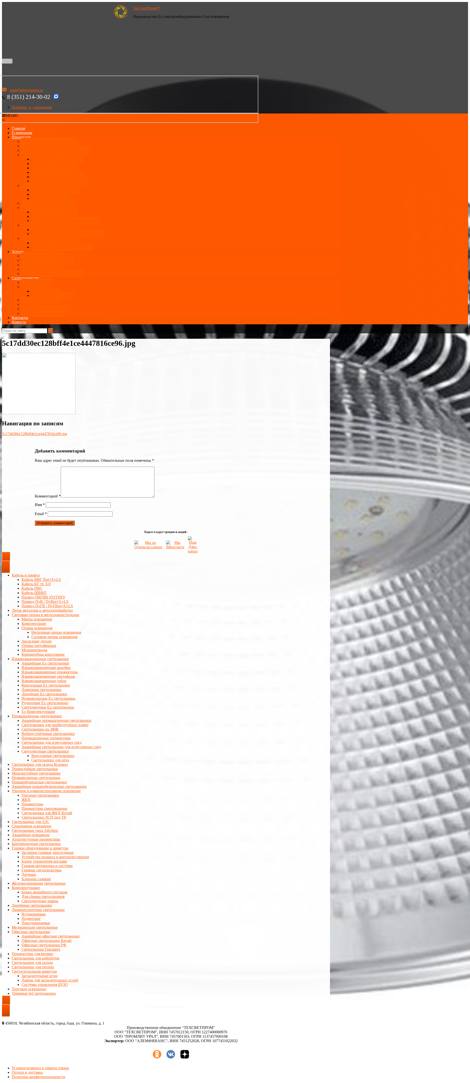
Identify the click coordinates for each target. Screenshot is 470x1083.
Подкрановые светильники (54, 212)
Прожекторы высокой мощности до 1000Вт (67, 234)
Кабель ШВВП (34, 593)
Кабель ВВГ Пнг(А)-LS (41, 579)
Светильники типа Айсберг (35, 830)
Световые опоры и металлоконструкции (55, 150)
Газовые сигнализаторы (41, 870)
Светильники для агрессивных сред (52, 742)
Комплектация (34, 623)
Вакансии (30, 304)
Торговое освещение (29, 989)
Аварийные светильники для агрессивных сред (61, 747)
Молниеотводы (34, 650)
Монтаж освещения (38, 269)
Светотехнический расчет (43, 265)
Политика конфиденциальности (38, 1077)
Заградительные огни (40, 976)
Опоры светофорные (39, 645)
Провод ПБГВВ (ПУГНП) (43, 597)
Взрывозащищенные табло (44, 681)
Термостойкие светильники (35, 769)
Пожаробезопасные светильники (39, 782)
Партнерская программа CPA (46, 309)
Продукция (21, 137)
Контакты (20, 318)
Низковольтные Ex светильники (48, 698)
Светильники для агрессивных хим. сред (65, 221)
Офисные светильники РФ (44, 945)
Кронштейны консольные (43, 654)
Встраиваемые (34, 914)
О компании (22, 133)
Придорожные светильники (54, 243)
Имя (40, 505)
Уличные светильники (40, 185)
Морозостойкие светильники (36, 773)
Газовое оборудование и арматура (40, 848)
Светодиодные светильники (45, 751)
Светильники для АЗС (40, 238)
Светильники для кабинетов (35, 958)
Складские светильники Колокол (49, 203)
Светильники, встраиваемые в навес (62, 247)
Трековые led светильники (34, 993)
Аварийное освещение (31, 835)
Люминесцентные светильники (38, 910)
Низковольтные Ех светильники (58, 177)
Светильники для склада (32, 962)
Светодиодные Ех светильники (57, 159)
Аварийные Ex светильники (55, 168)
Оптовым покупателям (41, 300)
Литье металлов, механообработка (50, 146)
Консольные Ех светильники (55, 172)
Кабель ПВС (32, 588)
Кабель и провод (26, 575)
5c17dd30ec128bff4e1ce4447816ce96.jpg (34, 434)
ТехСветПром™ (146, 8)
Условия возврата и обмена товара (40, 1068)
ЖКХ (26, 800)
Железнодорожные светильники (39, 883)
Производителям (45, 291)
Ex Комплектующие (38, 712)
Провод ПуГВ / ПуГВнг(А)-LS (47, 606)
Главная (18, 128)
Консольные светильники (52, 756)
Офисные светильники (31, 932)
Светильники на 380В (40, 729)
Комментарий (48, 496)
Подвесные (31, 918)
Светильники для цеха (50, 216)
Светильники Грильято (41, 949)
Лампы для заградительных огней (50, 980)
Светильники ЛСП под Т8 (44, 817)
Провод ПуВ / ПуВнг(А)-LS (45, 601)
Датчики (29, 874)
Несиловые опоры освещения (56, 632)
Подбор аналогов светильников (48, 260)
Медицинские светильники (35, 927)
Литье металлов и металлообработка (42, 610)
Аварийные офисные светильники (51, 936)
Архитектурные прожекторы (55, 190)
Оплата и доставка (37, 282)
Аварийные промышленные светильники (56, 720)
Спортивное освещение (31, 826)
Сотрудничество (25, 278)
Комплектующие (26, 888)
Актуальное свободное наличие (48, 141)
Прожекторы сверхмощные (44, 808)
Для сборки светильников (43, 896)
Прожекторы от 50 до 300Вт (55, 229)
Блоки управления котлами (44, 861)
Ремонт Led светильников (43, 256)
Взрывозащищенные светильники (50, 155)
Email (41, 514)
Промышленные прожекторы (46, 738)
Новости (19, 322)
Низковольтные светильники (36, 778)
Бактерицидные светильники (36, 844)
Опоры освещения (37, 628)
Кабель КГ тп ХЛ (36, 584)
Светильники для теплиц (33, 967)
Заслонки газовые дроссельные (48, 852)
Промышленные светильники (46, 207)
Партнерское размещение (52, 295)
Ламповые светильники (41, 690)
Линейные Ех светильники (54, 163)
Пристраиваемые (36, 923)
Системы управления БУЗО (45, 984)
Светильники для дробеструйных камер (55, 725)
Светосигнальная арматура (34, 971)
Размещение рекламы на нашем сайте (53, 273)
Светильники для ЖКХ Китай (47, 813)
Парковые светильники (50, 199)
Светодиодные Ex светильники (48, 707)
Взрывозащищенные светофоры (48, 676)
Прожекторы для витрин (32, 954)
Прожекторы (32, 225)
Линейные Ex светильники (44, 694)
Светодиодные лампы (40, 901)
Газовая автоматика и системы (47, 866)
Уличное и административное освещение (46, 791)
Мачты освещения (37, 619)
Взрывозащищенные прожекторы (59, 181)
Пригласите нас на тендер (43, 313)
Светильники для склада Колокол (40, 764)
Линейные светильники (32, 905)
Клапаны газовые (36, 879)
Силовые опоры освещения (54, 637)
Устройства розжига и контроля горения (55, 857)
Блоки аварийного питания (44, 892)
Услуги (18, 251)
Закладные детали (37, 641)
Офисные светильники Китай (46, 940)
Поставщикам (33, 287)
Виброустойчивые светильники (48, 734)
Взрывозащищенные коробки (46, 668)
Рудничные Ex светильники (45, 703)
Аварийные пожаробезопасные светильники (49, 786)
